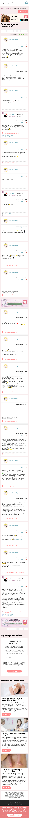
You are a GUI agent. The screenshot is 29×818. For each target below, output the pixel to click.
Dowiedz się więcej (21, 811)
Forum (2, 8)
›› (26, 31)
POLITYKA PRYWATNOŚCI (16, 802)
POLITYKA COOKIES (9, 804)
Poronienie (8, 8)
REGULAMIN (19, 804)
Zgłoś (26, 46)
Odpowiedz (23, 11)
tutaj (4, 667)
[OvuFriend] (7, 3)
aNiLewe (11, 114)
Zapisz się (14, 671)
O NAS (9, 802)
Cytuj (18, 46)
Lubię (22, 46)
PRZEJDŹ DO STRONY (14, 815)
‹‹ (7, 31)
